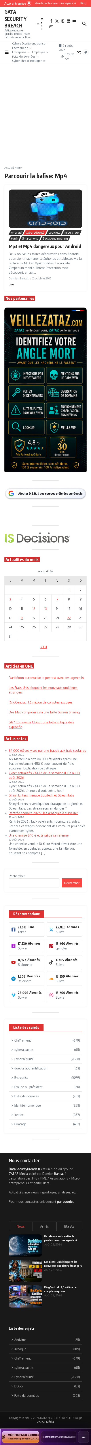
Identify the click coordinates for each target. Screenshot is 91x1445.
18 (22, 618)
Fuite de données (24, 56)
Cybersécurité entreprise (29, 43)
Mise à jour (71, 232)
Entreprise (19, 52)
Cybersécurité (35, 232)
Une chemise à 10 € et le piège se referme (39, 835)
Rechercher (17, 876)
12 (33, 608)
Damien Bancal (53, 1174)
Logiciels (54, 232)
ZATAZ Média (45, 1422)
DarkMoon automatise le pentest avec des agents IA (46, 678)
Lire (11, 284)
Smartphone (30, 238)
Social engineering (55, 238)
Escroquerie (20, 48)
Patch (14, 238)
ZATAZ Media (18, 1174)
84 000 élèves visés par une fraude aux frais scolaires (47, 750)
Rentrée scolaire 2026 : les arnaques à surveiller (43, 813)
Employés (38, 52)
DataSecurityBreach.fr (24, 1169)
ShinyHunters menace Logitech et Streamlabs (41, 795)
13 (45, 608)
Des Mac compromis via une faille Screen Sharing (44, 712)
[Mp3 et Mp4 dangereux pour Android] (45, 209)
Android (16, 232)
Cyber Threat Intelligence (29, 60)
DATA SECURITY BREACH (15, 19)
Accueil (9, 167)
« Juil (43, 647)
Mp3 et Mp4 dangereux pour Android (45, 246)
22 (69, 618)
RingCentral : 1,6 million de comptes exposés (40, 702)
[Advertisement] (45, 117)
